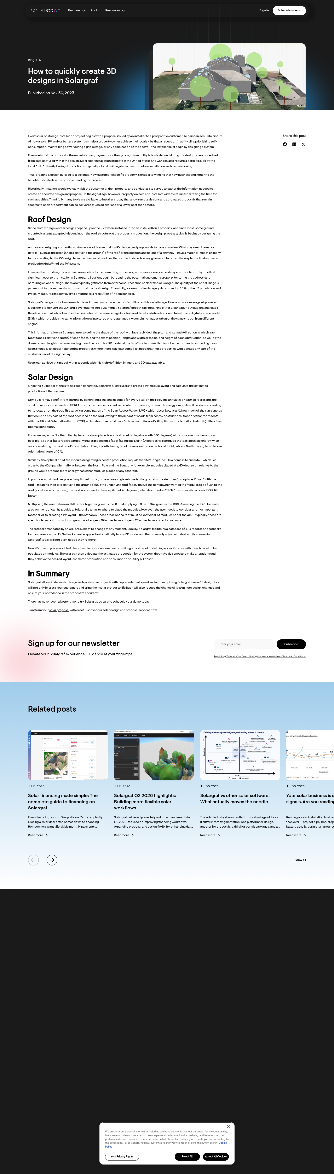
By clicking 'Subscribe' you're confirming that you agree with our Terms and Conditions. (260, 656)
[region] (167, 1143)
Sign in (264, 10)
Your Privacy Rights (122, 1156)
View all (300, 860)
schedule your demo (127, 601)
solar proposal (59, 610)
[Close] (228, 1126)
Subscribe (291, 644)
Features (74, 10)
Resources (112, 10)
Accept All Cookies (216, 1156)
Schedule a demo (289, 10)
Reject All (187, 1156)
